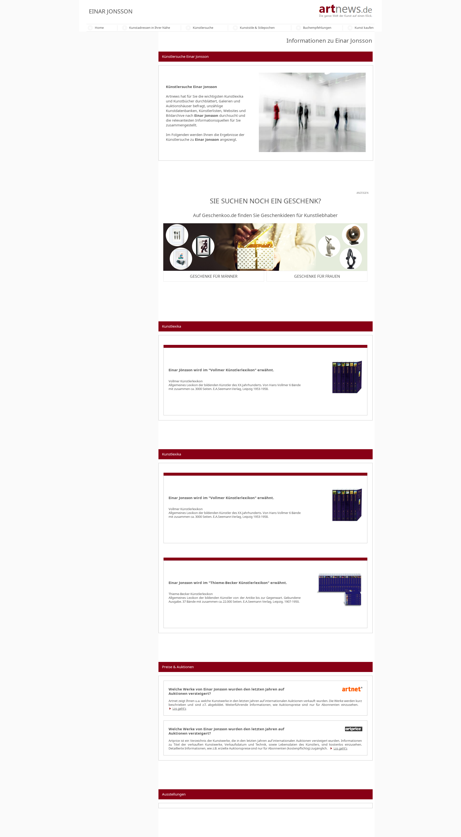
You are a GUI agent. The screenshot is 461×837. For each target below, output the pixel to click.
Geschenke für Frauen (317, 276)
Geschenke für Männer (213, 276)
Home (99, 27)
